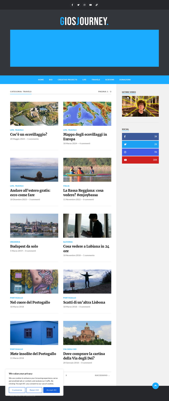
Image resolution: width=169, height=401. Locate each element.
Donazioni (125, 80)
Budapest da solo (24, 246)
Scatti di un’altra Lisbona (84, 302)
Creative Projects (67, 80)
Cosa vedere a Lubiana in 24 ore (86, 248)
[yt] (90, 5)
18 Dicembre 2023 (18, 199)
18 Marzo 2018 (17, 306)
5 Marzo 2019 (16, 251)
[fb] (72, 5)
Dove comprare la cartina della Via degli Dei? (84, 356)
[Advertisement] (84, 48)
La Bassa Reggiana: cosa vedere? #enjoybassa (83, 192)
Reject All (34, 390)
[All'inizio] (155, 386)
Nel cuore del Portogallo (30, 302)
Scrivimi (109, 80)
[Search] (96, 5)
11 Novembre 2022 (72, 199)
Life (84, 80)
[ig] (84, 5)
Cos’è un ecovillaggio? (28, 134)
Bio (51, 80)
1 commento (33, 139)
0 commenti (88, 199)
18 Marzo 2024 (70, 143)
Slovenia (68, 242)
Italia (66, 186)
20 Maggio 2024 (17, 139)
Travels (96, 80)
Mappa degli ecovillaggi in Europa (85, 136)
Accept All (52, 390)
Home (41, 80)
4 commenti (84, 143)
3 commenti (34, 199)
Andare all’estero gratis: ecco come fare (30, 192)
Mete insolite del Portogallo (33, 354)
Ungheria (15, 242)
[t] (78, 5)
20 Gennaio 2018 (71, 362)
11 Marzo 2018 (17, 358)
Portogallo (16, 298)
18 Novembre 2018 (72, 255)
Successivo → (102, 375)
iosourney (84, 21)
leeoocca (30, 396)
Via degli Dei (70, 349)
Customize (17, 390)
